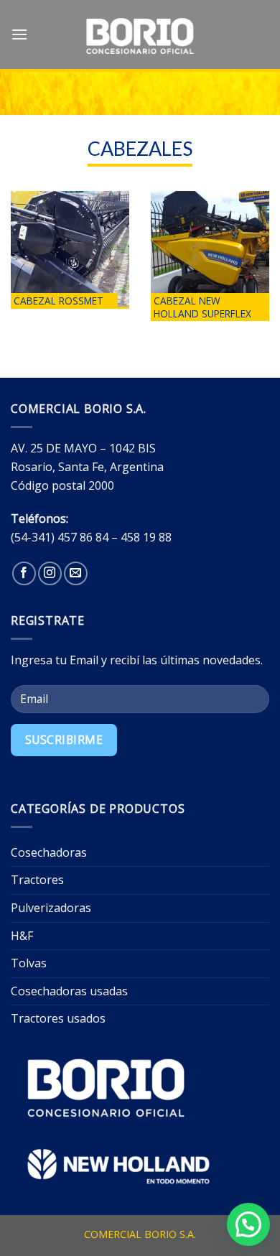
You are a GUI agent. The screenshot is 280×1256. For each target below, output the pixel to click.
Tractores (37, 880)
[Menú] (19, 34)
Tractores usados (58, 1018)
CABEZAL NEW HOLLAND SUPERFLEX (202, 307)
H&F (22, 936)
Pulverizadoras (51, 908)
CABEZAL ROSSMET (58, 300)
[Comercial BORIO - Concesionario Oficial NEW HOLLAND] (140, 36)
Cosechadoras (49, 852)
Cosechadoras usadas (69, 991)
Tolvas (29, 963)
